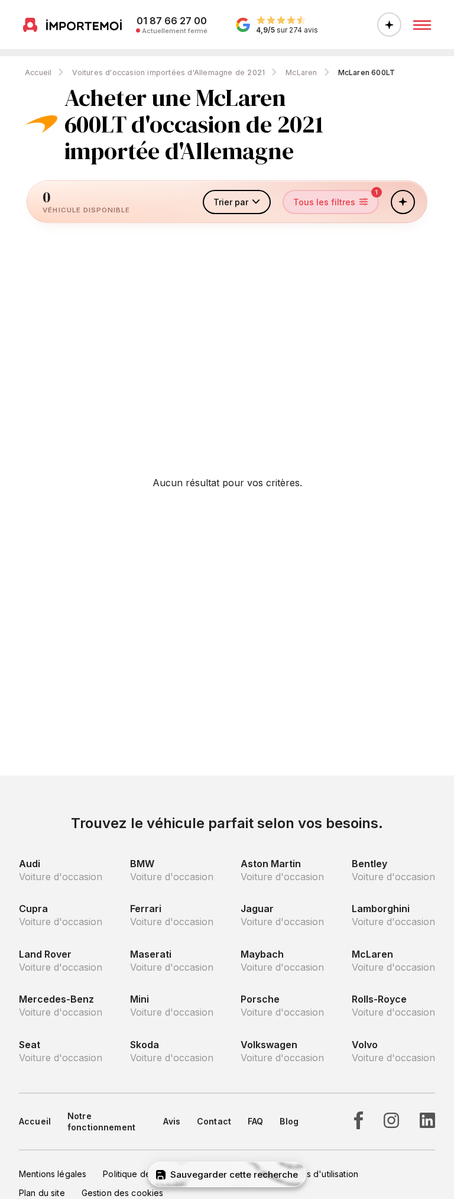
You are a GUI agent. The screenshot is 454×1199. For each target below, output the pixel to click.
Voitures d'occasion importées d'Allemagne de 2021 (168, 72)
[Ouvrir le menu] (422, 25)
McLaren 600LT (366, 72)
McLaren (301, 72)
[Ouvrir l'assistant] (389, 24)
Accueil (38, 72)
